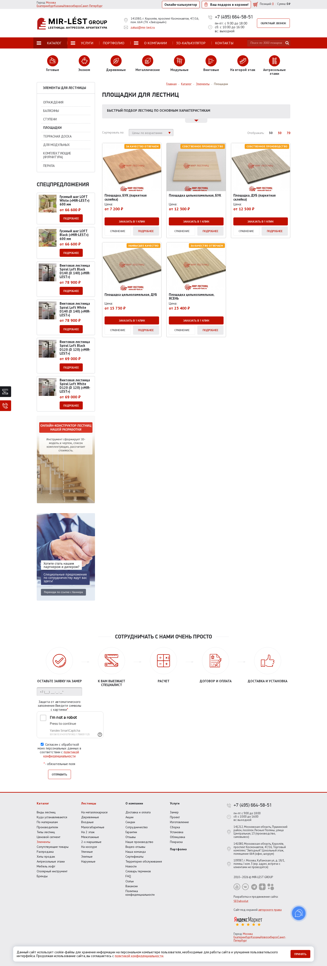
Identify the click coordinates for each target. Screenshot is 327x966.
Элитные (87, 857)
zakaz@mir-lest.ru (143, 27)
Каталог (43, 803)
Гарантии (131, 832)
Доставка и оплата (138, 812)
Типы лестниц (46, 832)
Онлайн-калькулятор (180, 4)
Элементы (43, 842)
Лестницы (88, 803)
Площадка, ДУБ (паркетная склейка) (254, 197)
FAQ (128, 876)
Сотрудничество (136, 827)
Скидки (130, 822)
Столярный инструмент (52, 871)
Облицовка (177, 837)
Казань (58, 6)
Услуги (175, 803)
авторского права (270, 910)
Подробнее (146, 231)
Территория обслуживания (143, 861)
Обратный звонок (273, 23)
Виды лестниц (46, 812)
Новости (131, 866)
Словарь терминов (138, 871)
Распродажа (45, 852)
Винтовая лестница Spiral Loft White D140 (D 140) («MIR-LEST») (75, 309)
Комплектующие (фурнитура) (57, 155)
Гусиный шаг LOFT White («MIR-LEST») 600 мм (74, 200)
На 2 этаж (88, 832)
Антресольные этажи (51, 861)
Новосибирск (72, 6)
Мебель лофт (46, 866)
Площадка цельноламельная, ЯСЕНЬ (191, 296)
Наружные (88, 861)
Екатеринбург (45, 6)
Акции (129, 817)
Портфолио (178, 849)
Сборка (175, 827)
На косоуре (89, 847)
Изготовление (179, 822)
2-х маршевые (91, 842)
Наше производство (139, 842)
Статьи (129, 881)
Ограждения (53, 102)
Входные (87, 822)
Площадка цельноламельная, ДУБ (131, 294)
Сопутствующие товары (53, 847)
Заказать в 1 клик (132, 221)
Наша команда (135, 852)
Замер (174, 812)
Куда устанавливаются (52, 817)
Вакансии (131, 886)
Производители (47, 827)
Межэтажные (90, 837)
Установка (176, 832)
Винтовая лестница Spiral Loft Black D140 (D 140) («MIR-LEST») (75, 271)
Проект (175, 817)
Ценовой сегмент (48, 837)
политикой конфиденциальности (61, 754)
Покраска (176, 842)
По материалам (47, 822)
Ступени (50, 119)
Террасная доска (57, 136)
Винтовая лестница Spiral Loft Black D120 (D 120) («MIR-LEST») (75, 347)
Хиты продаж (46, 857)
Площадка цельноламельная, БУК (195, 195)
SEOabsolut (241, 901)
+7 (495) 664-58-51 (234, 17)
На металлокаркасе (94, 812)
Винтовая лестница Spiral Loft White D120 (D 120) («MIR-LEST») (75, 386)
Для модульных (56, 145)
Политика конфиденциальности (140, 893)
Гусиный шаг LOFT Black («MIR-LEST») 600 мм (74, 235)
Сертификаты (134, 857)
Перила (49, 166)
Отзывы (130, 837)
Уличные (87, 852)
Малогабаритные (92, 827)
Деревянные (90, 817)
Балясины (51, 111)
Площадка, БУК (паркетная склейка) (126, 197)
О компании (134, 803)
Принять (300, 954)
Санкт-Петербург (92, 6)
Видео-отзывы (135, 847)
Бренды (42, 876)
